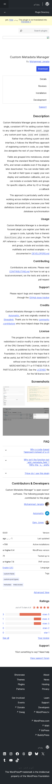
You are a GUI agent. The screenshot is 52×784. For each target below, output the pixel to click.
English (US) (8, 567)
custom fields (9, 574)
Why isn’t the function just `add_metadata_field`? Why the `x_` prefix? (36, 462)
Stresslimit (9, 319)
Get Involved (18, 698)
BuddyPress (42, 735)
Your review (43, 638)
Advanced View (41, 592)
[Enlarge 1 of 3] (45, 389)
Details (43, 79)
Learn (46, 698)
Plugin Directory (42, 12)
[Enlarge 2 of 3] (21, 389)
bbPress (44, 730)
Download (43, 69)
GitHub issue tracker (39, 297)
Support (43, 107)
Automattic (14, 315)
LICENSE (41, 369)
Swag (21, 712)
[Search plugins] (21, 30)
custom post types (11, 579)
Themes (21, 679)
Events (21, 702)
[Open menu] (4, 4)
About (46, 674)
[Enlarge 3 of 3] (45, 411)
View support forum (39, 658)
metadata (7, 585)
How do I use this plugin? (37, 473)
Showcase (19, 674)
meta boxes (18, 585)
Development (40, 100)
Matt (45, 725)
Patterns (20, 689)
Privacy (45, 689)
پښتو (40, 747)
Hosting (45, 684)
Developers (43, 707)
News (46, 679)
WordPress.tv (41, 712)
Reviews (42, 86)
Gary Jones (38, 522)
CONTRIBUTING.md (19, 271)
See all (6, 638)
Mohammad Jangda (39, 61)
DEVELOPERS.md (40, 253)
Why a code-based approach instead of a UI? (36, 450)
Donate (20, 707)
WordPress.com (40, 720)
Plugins (21, 684)
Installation (41, 93)
